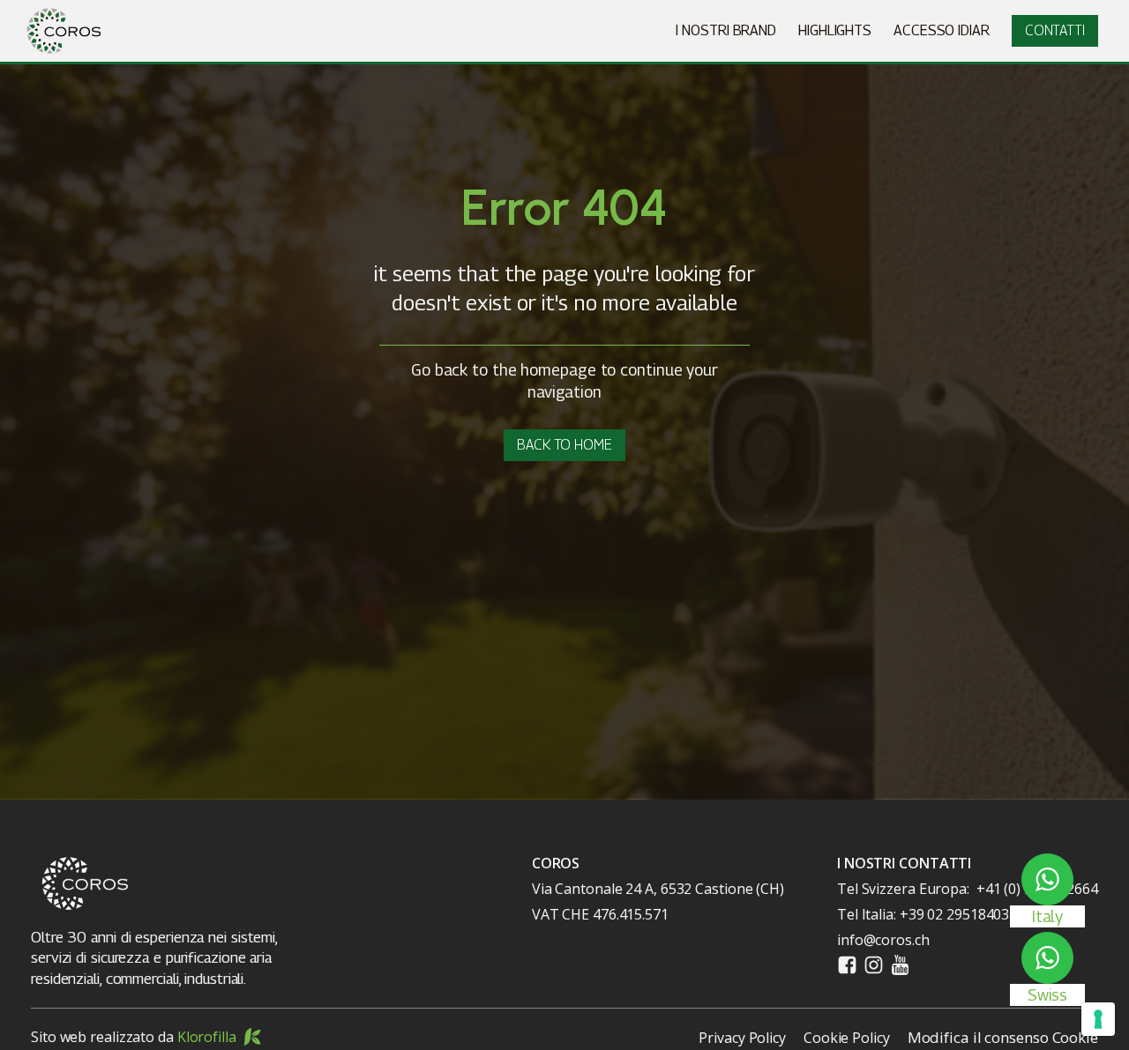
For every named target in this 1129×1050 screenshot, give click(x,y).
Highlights (834, 30)
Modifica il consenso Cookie (1003, 1037)
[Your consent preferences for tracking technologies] (1098, 1019)
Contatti (1055, 30)
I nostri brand (726, 30)
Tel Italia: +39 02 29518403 (923, 914)
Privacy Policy (742, 1037)
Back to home (564, 444)
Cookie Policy (847, 1037)
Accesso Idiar (941, 30)
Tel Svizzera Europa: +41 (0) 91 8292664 (967, 888)
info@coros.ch (883, 939)
